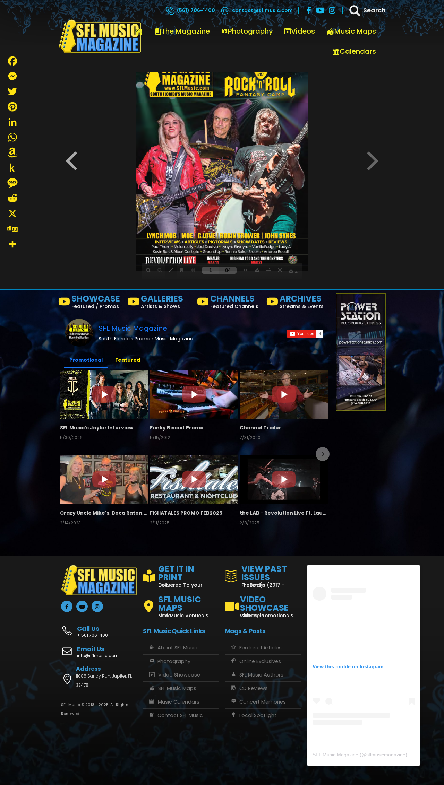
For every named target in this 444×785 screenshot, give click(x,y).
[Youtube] (320, 10)
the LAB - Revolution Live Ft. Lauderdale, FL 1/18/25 (284, 513)
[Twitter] (12, 91)
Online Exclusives (260, 661)
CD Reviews (253, 688)
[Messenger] (12, 76)
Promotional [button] (86, 360)
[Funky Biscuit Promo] (194, 394)
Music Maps (355, 31)
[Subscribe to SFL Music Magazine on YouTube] (305, 334)
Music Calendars (178, 701)
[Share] (12, 244)
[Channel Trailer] (284, 394)
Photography (250, 31)
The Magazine (185, 31)
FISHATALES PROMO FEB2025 (186, 513)
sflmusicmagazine (385, 754)
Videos (303, 31)
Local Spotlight (257, 715)
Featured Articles (260, 647)
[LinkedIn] (12, 122)
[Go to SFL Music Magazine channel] (79, 333)
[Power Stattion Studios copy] (361, 351)
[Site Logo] (100, 36)
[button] (66, 454)
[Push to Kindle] (12, 167)
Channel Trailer (260, 428)
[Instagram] (332, 10)
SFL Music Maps (177, 688)
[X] (12, 213)
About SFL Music (177, 647)
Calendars (358, 51)
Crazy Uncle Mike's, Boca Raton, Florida (104, 513)
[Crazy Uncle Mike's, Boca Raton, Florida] (104, 479)
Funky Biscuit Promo (177, 428)
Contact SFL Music (180, 715)
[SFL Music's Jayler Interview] (104, 394)
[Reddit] (12, 198)
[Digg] (12, 228)
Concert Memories (262, 701)
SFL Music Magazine (133, 328)
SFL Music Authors (261, 674)
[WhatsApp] (12, 137)
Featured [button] (127, 360)
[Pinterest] (12, 106)
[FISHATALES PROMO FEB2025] (194, 479)
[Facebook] (309, 10)
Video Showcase (179, 674)
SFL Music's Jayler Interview (96, 428)
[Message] (12, 183)
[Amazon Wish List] (12, 152)
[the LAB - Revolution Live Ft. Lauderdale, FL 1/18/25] (284, 479)
